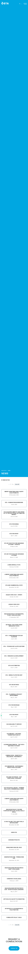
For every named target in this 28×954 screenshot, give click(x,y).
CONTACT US (14, 948)
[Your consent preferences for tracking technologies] (1, 715)
